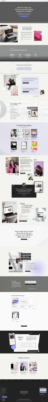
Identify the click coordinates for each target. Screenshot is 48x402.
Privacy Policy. (33, 285)
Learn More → (17, 308)
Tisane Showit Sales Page (15, 319)
